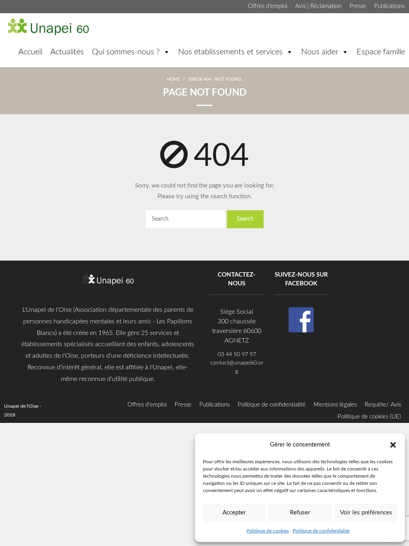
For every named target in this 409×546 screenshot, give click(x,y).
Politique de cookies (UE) (369, 417)
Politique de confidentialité (321, 530)
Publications (389, 6)
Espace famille (381, 52)
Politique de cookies (267, 530)
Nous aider (319, 52)
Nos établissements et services (230, 52)
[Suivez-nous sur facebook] (301, 320)
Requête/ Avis (383, 405)
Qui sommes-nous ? (126, 52)
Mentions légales (335, 405)
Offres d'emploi (267, 6)
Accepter (234, 513)
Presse (357, 6)
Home (173, 79)
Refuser (300, 513)
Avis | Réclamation (318, 6)
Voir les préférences (366, 513)
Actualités (67, 52)
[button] (393, 444)
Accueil (30, 52)
